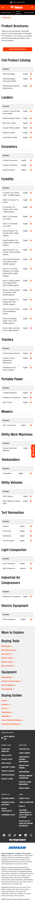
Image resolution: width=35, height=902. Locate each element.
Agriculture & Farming (24, 767)
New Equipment (6, 677)
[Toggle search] (31, 7)
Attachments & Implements (10, 724)
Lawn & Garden (24, 753)
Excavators (5, 704)
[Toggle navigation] (3, 7)
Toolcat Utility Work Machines (11, 720)
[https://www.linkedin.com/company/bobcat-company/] (25, 835)
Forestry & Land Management (25, 783)
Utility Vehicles (6, 712)
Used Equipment (6, 689)
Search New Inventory (8, 650)
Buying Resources (7, 775)
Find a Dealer (6, 763)
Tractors (4, 708)
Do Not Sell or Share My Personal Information (26, 823)
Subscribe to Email (8, 767)
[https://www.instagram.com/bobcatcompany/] (9, 835)
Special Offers (6, 654)
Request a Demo (6, 662)
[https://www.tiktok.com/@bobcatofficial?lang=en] (15, 835)
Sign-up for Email (7, 666)
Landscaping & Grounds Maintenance (24, 759)
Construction (24, 749)
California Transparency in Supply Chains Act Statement (25, 813)
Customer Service (7, 798)
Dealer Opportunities (6, 810)
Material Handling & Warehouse (25, 777)
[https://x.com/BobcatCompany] (31, 835)
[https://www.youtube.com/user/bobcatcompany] (20, 835)
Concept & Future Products (10, 681)
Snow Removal (24, 772)
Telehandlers (5, 716)
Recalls (22, 806)
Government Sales (8, 815)
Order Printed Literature (17, 49)
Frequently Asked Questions (7, 803)
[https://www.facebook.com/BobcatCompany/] (4, 835)
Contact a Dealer (7, 658)
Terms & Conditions (26, 802)
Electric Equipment (7, 685)
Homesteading (24, 788)
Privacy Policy (24, 798)
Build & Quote (6, 646)
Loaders (4, 701)
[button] (31, 74)
